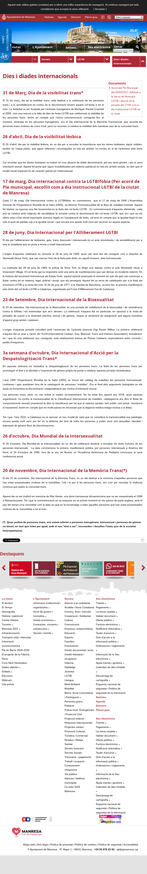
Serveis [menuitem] (71, 48)
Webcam (7, 680)
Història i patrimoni (12, 616)
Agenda (62, 17)
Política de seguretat (110, 844)
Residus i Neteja (74, 740)
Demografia (8, 611)
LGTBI (80, 59)
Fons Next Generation (14, 662)
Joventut (69, 671)
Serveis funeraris (74, 748)
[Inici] (142, 540)
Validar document (106, 616)
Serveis (45, 59)
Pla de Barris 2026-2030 (15, 650)
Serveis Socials (73, 752)
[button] (4, 568)
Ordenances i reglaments (110, 645)
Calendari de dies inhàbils (110, 667)
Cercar (118, 46)
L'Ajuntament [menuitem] (43, 47)
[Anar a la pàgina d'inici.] (18, 18)
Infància (69, 662)
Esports (69, 637)
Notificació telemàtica (108, 628)
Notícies (49, 17)
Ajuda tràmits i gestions (109, 662)
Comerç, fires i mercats (78, 611)
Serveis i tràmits (42, 633)
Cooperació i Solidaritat (78, 616)
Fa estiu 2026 (72, 786)
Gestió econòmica (43, 620)
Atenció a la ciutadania (77, 603)
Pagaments (102, 607)
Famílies (69, 641)
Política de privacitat (61, 844)
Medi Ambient (72, 684)
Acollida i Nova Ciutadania (79, 607)
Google (141, 20)
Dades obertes (10, 667)
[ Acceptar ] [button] (100, 9)
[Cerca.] (137, 47)
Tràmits (100, 603)
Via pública (71, 774)
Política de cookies (85, 844)
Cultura (69, 620)
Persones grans (73, 701)
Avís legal (42, 844)
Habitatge (70, 667)
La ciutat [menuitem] (14, 47)
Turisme (6, 624)
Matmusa (70, 791)
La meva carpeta (105, 611)
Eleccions (7, 675)
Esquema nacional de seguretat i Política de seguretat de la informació (110, 688)
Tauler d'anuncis (105, 633)
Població (69, 705)
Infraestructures (11, 633)
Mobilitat (69, 688)
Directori (75, 17)
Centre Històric (10, 620)
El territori (7, 603)
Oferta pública (104, 620)
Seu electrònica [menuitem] (99, 47)
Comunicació (72, 624)
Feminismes (71, 645)
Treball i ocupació (74, 761)
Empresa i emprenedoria (79, 628)
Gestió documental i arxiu (79, 650)
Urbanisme (71, 769)
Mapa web (29, 844)
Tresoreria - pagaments (78, 757)
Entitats (6, 671)
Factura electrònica (107, 624)
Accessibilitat (131, 844)
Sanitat (68, 744)
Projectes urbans (74, 727)
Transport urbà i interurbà (16, 637)
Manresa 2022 (10, 628)
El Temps (7, 607)
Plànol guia (91, 17)
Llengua (69, 680)
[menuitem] (21, 59)
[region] (124, 33)
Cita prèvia (8, 684)
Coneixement (72, 765)
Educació (70, 633)
